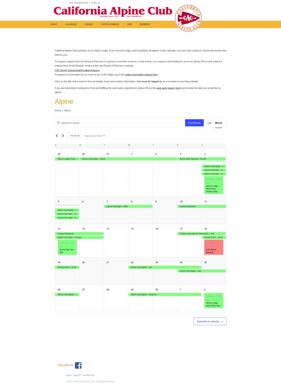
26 (59, 289)
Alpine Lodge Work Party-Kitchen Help (212, 188)
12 (59, 228)
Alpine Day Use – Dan (67, 251)
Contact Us (88, 375)
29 (59, 154)
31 (108, 154)
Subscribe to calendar (208, 321)
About (53, 24)
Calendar (71, 24)
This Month (75, 135)
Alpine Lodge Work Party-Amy (213, 304)
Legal (69, 375)
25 (205, 262)
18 (205, 228)
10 (181, 201)
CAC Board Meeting (211, 251)
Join (129, 24)
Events (58, 110)
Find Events (194, 122)
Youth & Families (110, 24)
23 (156, 262)
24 (181, 262)
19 (59, 262)
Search (77, 375)
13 (83, 228)
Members (145, 24)
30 (83, 154)
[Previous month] (57, 136)
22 (132, 262)
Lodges (89, 24)
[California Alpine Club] (111, 11)
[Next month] (63, 136)
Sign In (95, 3)
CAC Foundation (78, 3)
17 (181, 228)
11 (205, 201)
